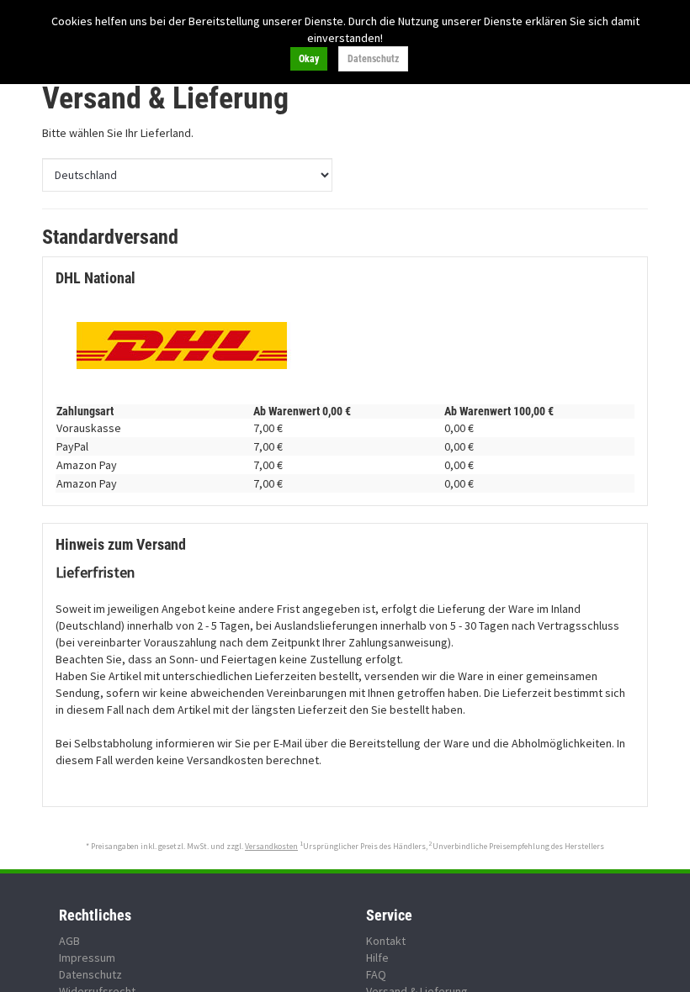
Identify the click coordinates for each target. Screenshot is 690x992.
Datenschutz (373, 59)
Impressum (87, 957)
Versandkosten (271, 846)
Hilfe (377, 957)
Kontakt (386, 940)
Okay (309, 59)
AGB (69, 940)
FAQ (376, 974)
